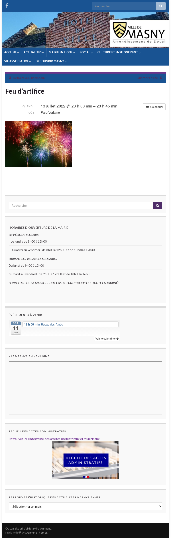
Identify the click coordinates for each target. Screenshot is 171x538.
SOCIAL (85, 52)
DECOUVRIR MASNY (50, 61)
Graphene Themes (36, 532)
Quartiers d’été (147, 78)
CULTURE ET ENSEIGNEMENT (118, 52)
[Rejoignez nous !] (6, 5)
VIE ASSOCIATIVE (16, 61)
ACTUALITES (33, 52)
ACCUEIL (10, 52)
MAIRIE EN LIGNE (61, 52)
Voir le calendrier (105, 338)
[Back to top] (161, 528)
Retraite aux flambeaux (29, 78)
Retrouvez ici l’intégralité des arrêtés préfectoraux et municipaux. (54, 439)
